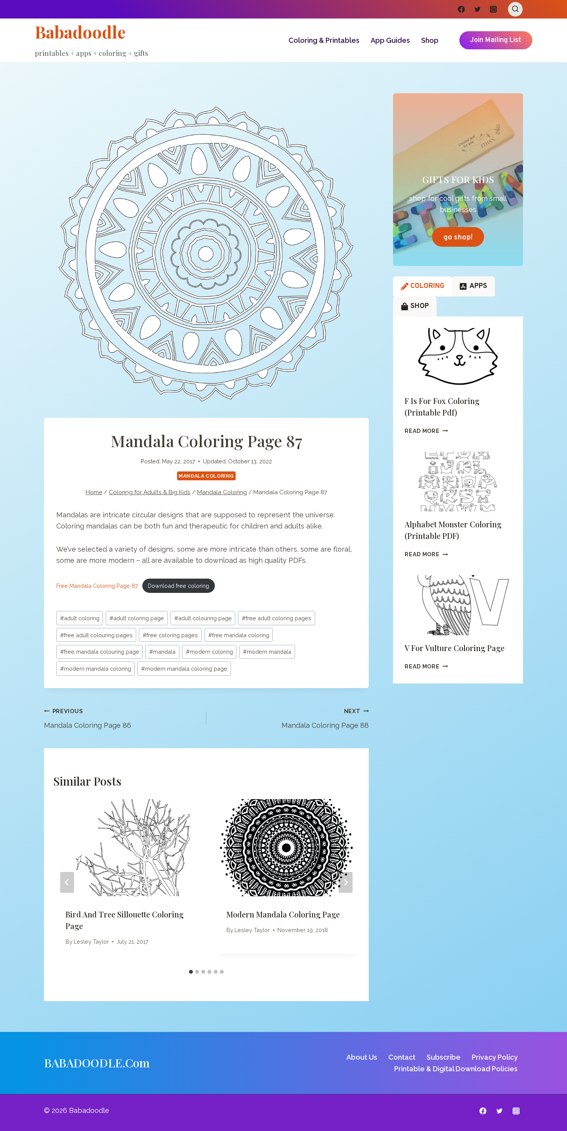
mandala (162, 651)
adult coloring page (137, 618)
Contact (401, 1057)
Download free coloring (178, 585)
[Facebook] (461, 9)
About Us (361, 1057)
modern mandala (267, 651)
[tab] (191, 972)
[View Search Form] (515, 9)
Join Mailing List (495, 40)
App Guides (390, 40)
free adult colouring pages (96, 635)
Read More (426, 430)
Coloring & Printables (324, 40)
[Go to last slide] (67, 882)
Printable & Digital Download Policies (456, 1069)
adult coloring (80, 618)
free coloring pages (170, 635)
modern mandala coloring (95, 668)
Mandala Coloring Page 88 (325, 718)
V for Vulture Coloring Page (455, 648)
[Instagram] (493, 9)
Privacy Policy (495, 1057)
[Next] (346, 882)
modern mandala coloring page (184, 668)
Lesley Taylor (91, 941)
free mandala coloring (238, 635)
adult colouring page (203, 618)
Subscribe (444, 1057)
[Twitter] (477, 9)
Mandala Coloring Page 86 (87, 718)
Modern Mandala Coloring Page (283, 914)
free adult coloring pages (276, 618)
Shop (430, 40)
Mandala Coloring (206, 476)
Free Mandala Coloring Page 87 (97, 585)
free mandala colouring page (99, 651)
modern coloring (209, 651)
